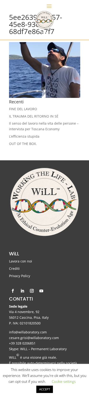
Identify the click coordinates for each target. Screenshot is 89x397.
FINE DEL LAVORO (23, 109)
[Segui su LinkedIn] (22, 291)
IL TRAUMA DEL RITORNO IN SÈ (33, 116)
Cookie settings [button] (64, 381)
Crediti (14, 268)
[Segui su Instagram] (32, 291)
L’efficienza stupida (24, 136)
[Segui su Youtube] (41, 291)
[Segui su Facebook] (13, 291)
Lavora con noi (20, 261)
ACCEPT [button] (44, 389)
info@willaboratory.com (28, 332)
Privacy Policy (19, 276)
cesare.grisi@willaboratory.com (34, 338)
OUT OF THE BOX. (23, 143)
